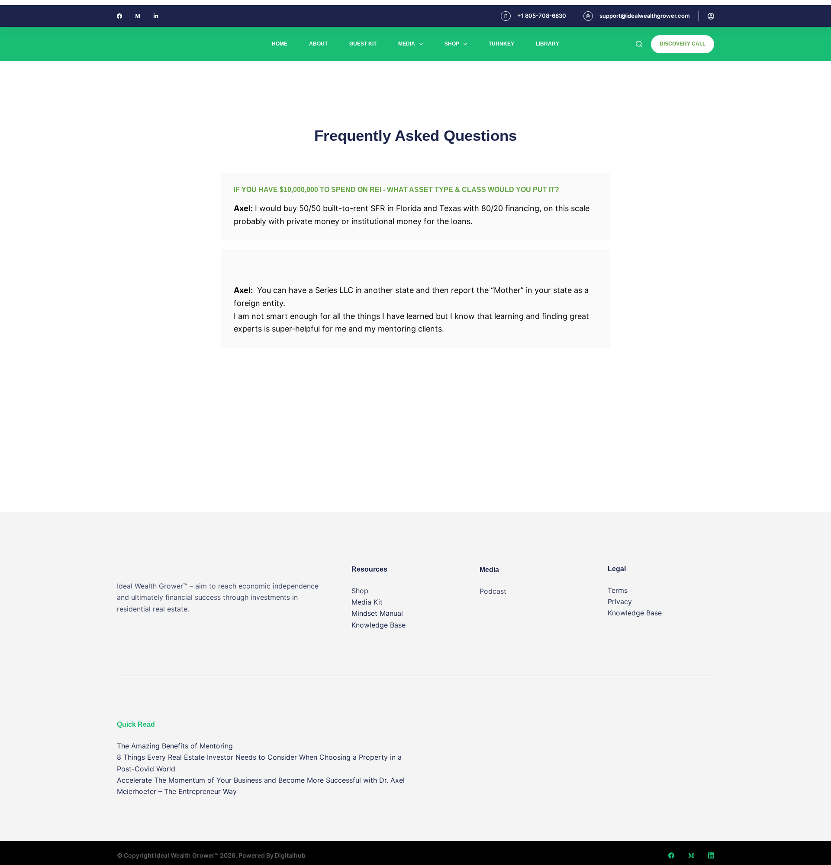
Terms (618, 590)
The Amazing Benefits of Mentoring (175, 745)
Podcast (493, 591)
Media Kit (367, 602)
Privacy (620, 601)
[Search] (639, 44)
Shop (451, 44)
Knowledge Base (378, 625)
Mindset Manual (377, 613)
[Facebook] (119, 16)
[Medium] (137, 16)
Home (279, 44)
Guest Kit (363, 44)
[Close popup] (828, 2)
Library (547, 44)
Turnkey (501, 44)
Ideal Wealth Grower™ (187, 855)
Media (406, 44)
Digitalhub (290, 855)
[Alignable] (155, 16)
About (318, 44)
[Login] (711, 16)
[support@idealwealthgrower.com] (588, 16)
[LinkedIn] (711, 855)
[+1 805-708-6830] (506, 16)
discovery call (682, 44)
